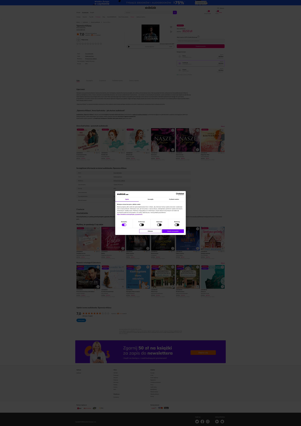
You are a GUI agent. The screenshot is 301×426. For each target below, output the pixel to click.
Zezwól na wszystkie (173, 231)
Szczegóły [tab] (150, 199)
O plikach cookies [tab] (174, 199)
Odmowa (150, 231)
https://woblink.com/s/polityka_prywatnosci (129, 214)
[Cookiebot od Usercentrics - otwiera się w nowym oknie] (177, 194)
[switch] (141, 225)
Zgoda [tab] (127, 199)
